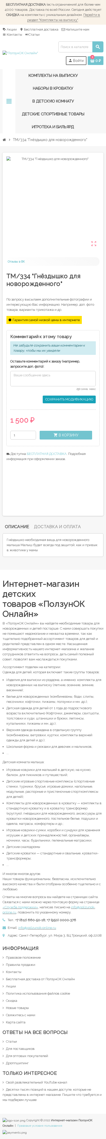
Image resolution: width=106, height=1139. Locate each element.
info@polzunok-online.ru (37, 928)
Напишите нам (77, 29)
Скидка (11, 1001)
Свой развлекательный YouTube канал (36, 1082)
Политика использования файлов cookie (38, 993)
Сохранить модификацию (69, 399)
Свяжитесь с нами (20, 1015)
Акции (10, 29)
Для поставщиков (20, 1049)
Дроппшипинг (17, 1063)
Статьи (32, 34)
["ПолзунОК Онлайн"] (20, 53)
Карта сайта (15, 1022)
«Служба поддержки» (20, 907)
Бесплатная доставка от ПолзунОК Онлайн (40, 979)
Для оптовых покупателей (27, 1056)
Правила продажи (20, 965)
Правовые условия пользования (39, 1125)
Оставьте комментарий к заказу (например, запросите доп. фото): (45, 363)
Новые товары (17, 1008)
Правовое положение (23, 957)
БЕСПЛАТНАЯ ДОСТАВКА (47, 454)
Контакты (12, 34)
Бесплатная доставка (39, 29)
